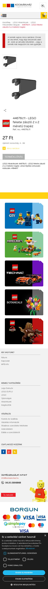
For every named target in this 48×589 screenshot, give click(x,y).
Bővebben (30, 548)
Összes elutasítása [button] (24, 579)
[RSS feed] (15, 451)
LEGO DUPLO (7, 391)
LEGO (3, 395)
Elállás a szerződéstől (10, 432)
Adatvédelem (7, 429)
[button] (24, 584)
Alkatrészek (6, 401)
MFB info (5, 364)
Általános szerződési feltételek (14, 425)
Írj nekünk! (8, 495)
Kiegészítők (6, 405)
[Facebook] (3, 451)
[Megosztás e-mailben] (5, 111)
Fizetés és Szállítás (9, 419)
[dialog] (24, 561)
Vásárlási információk (10, 422)
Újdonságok (6, 398)
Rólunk (4, 357)
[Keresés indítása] (43, 5)
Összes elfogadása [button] (24, 573)
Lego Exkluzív (7, 388)
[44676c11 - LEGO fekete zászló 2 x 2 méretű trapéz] (24, 87)
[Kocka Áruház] (14, 5)
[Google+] (9, 451)
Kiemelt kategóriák (10, 383)
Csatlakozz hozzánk (11, 444)
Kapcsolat (5, 361)
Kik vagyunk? (7, 352)
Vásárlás (6, 413)
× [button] (45, 536)
